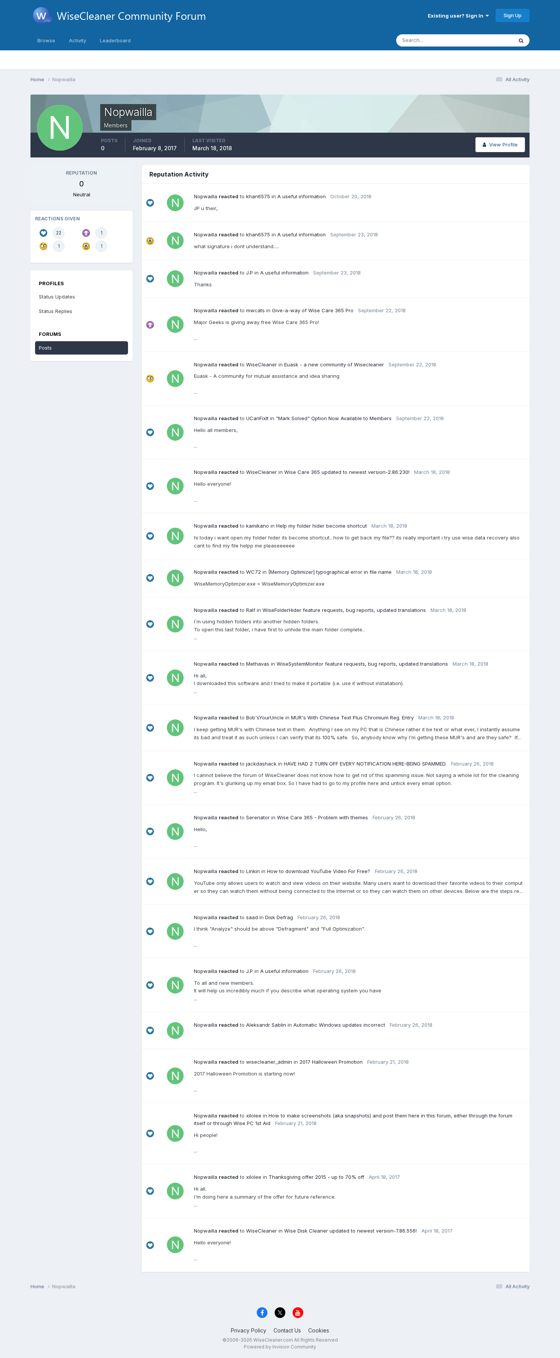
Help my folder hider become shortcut (321, 526)
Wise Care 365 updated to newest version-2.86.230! (347, 472)
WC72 (253, 572)
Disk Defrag (279, 917)
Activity (77, 40)
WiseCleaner (261, 364)
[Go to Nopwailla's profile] (175, 202)
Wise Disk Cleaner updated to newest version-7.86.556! (350, 1231)
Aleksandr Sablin (266, 1025)
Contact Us (287, 1330)
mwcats (255, 310)
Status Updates (485, 40)
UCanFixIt (257, 418)
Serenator (258, 817)
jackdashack (261, 764)
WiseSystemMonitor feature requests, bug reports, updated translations (362, 664)
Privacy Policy (248, 1330)
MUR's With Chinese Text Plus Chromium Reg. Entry (352, 717)
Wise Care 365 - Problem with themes (322, 817)
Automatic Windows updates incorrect (339, 1025)
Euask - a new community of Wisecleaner (334, 364)
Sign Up (513, 15)
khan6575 (258, 196)
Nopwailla (205, 196)
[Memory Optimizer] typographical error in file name (330, 572)
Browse (46, 40)
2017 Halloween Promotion (331, 1062)
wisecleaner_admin (269, 1062)
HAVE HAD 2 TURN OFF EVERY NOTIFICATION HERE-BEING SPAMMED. (365, 764)
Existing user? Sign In (457, 16)
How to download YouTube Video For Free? (318, 871)
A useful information (301, 196)
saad (252, 917)
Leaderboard (115, 40)
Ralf (250, 610)
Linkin (253, 871)
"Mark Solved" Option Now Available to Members (334, 418)
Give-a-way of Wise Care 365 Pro (313, 310)
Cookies (318, 1330)
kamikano (257, 526)
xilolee (253, 1115)
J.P (249, 273)
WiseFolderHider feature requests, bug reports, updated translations (344, 610)
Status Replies (55, 311)
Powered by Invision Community (280, 1347)
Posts (45, 348)
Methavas (257, 664)
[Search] (521, 40)
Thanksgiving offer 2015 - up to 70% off (316, 1177)
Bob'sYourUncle (265, 717)
